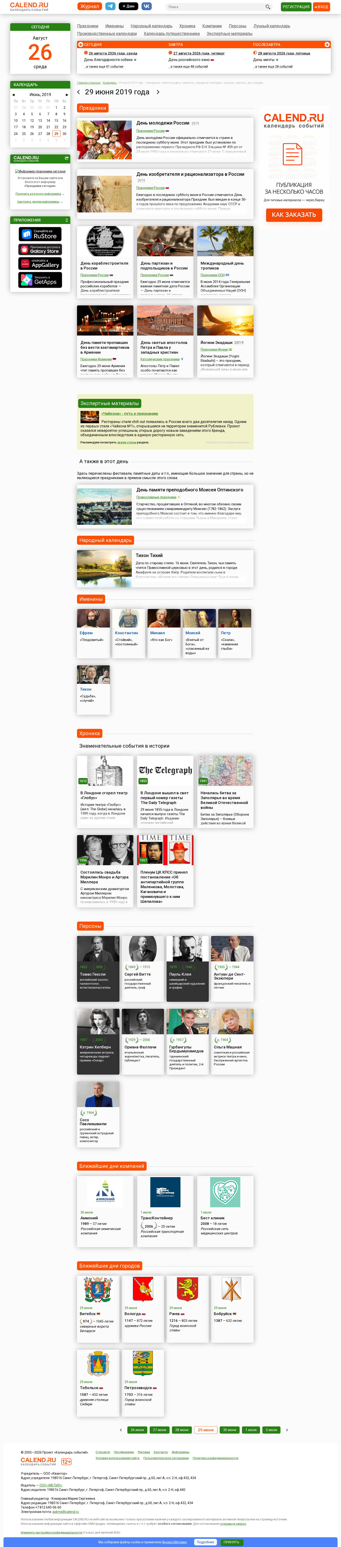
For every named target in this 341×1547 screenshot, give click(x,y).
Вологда (133, 1313)
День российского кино (189, 60)
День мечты (264, 60)
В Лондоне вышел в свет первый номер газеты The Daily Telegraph (165, 798)
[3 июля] (287, 1430)
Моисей (193, 633)
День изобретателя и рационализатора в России (190, 174)
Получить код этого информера (38, 193)
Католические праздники (160, 359)
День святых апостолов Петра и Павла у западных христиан (164, 347)
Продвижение (124, 1452)
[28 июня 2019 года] (78, 91)
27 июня (159, 1430)
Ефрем (86, 633)
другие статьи (126, 442)
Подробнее (205, 1542)
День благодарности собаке (108, 60)
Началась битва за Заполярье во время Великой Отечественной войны (224, 800)
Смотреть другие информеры (38, 201)
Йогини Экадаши (216, 342)
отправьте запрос (233, 1523)
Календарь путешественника (172, 33)
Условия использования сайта (117, 1458)
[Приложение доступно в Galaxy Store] (40, 249)
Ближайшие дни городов (109, 1266)
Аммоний (89, 1218)
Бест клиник (213, 1218)
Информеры (181, 1452)
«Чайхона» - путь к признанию (129, 413)
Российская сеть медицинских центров (219, 1231)
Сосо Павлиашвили (93, 1122)
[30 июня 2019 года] (158, 91)
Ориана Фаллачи (140, 1047)
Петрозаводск (138, 1387)
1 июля (251, 1430)
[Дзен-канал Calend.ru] (128, 6)
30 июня (229, 1430)
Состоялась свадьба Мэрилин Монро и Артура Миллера (104, 877)
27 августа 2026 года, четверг (199, 53)
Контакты (161, 1452)
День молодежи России (162, 123)
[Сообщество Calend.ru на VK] (147, 6)
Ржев (174, 1313)
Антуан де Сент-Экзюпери (229, 976)
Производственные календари (107, 33)
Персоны (238, 25)
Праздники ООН (213, 275)
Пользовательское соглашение (166, 1458)
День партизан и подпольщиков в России (164, 265)
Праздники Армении (96, 359)
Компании (212, 25)
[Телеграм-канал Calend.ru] (110, 6)
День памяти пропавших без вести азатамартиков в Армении (104, 347)
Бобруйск (223, 1313)
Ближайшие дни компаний (111, 1166)
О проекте (103, 1452)
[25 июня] (120, 1430)
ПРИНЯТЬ (231, 1542)
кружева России (138, 1326)
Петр (226, 633)
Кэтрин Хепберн (95, 1047)
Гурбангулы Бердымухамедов (186, 1049)
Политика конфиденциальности (215, 1458)
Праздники (87, 25)
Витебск (88, 1313)
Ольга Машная (228, 1047)
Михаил (157, 633)
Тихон (85, 689)
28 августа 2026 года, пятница (284, 53)
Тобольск (89, 1387)
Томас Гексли (93, 974)
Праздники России (150, 131)
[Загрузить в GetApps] (40, 280)
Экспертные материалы (230, 33)
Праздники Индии (214, 349)
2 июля (271, 1430)
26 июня (137, 1430)
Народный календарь (151, 25)
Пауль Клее (180, 974)
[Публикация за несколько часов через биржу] (294, 228)
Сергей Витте (138, 974)
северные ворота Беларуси (94, 1328)
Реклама (144, 1452)
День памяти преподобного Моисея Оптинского (189, 490)
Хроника (187, 25)
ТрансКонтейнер (157, 1218)
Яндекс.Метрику (174, 1542)
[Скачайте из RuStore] (40, 234)
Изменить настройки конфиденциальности (51, 1532)
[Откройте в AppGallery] (40, 264)
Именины (114, 25)
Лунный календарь (272, 25)
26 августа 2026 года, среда (113, 53)
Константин (126, 633)
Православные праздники (156, 497)
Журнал (89, 6)
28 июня (181, 1430)
